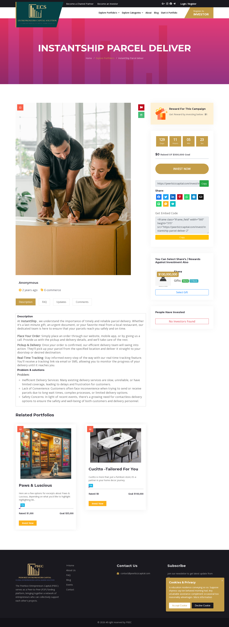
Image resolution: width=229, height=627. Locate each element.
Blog (156, 12)
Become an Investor (107, 3)
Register (192, 3)
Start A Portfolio (169, 12)
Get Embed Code (166, 213)
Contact (70, 589)
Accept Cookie (179, 605)
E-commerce (52, 290)
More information (202, 597)
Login (183, 3)
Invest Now (27, 523)
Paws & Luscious (35, 485)
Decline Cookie (202, 605)
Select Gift (182, 292)
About (149, 12)
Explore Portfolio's (108, 12)
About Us (71, 570)
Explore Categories (131, 12)
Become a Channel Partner (79, 3)
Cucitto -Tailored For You (113, 469)
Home (89, 58)
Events (69, 584)
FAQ (68, 575)
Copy (204, 183)
